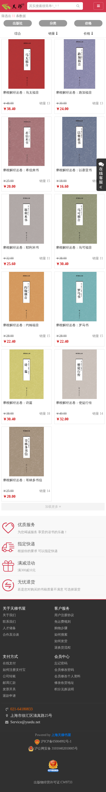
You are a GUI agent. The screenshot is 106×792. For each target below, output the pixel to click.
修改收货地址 (64, 683)
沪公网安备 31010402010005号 (56, 748)
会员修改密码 (64, 670)
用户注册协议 (64, 615)
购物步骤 (60, 628)
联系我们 (9, 621)
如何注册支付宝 (14, 670)
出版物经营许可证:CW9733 (53, 782)
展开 (101, 175)
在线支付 (9, 663)
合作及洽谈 (11, 634)
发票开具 (9, 689)
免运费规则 (62, 621)
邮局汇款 (9, 683)
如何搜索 (60, 634)
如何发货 (60, 641)
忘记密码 (60, 663)
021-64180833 (21, 709)
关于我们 (9, 615)
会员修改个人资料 (67, 676)
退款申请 (9, 696)
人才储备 (9, 628)
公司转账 (9, 676)
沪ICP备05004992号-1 (55, 741)
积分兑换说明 (64, 689)
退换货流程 (62, 647)
